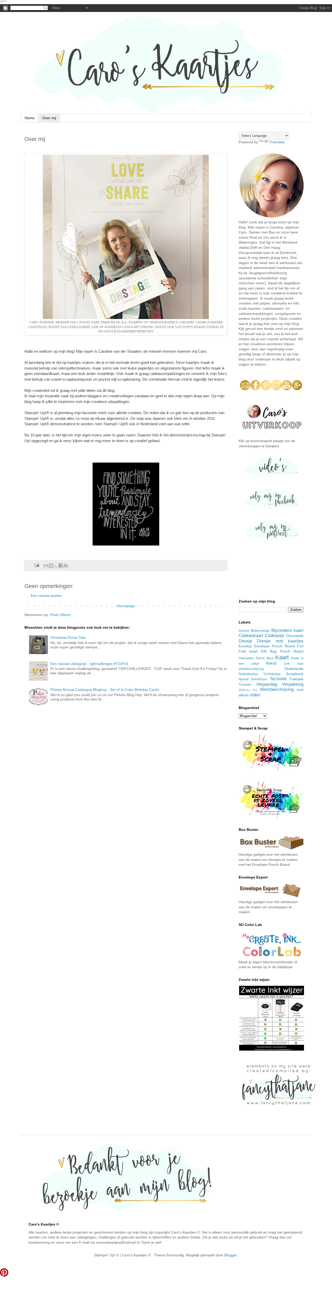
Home (29, 118)
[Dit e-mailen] (46, 565)
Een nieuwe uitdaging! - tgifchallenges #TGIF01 (89, 664)
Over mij (49, 118)
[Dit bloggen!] (50, 565)
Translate (277, 142)
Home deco (265, 658)
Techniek (278, 678)
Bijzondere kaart (287, 630)
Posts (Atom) (60, 615)
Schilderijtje (272, 674)
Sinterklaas (259, 679)
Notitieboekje (248, 674)
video (255, 694)
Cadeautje (274, 635)
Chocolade (294, 636)
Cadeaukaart (251, 635)
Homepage (126, 606)
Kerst (271, 663)
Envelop (245, 646)
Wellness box (248, 689)
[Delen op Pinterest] (65, 565)
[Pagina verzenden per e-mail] (36, 565)
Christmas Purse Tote (68, 637)
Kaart (282, 657)
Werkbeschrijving (277, 689)
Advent (244, 631)
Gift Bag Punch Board (282, 651)
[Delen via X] (55, 565)
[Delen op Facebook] (60, 565)
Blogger (230, 1255)
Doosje (245, 641)
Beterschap (260, 630)
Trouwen (245, 684)
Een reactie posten (46, 595)
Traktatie (296, 679)
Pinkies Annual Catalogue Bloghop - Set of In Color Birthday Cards (104, 690)
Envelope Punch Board (274, 646)
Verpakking (292, 684)
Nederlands (294, 669)
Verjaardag (266, 684)
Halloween (246, 658)
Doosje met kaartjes (280, 641)
